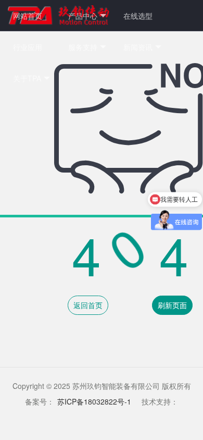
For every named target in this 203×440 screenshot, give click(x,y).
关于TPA (27, 78)
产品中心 (82, 15)
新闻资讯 (138, 47)
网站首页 (27, 15)
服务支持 (82, 47)
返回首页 (88, 305)
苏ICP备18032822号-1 (94, 401)
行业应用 (27, 47)
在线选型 (138, 15)
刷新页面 (172, 305)
